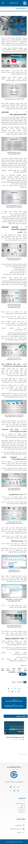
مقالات (13, 682)
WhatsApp (19, 833)
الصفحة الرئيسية (20, 803)
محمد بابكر (6, 670)
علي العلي (20, 672)
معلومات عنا (21, 808)
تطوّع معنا (21, 812)
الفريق (22, 805)
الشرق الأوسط (18, 825)
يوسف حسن (16, 668)
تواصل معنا (21, 810)
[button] (3, 3)
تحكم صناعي (19, 682)
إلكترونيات (20, 739)
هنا (22, 665)
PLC (26, 50)
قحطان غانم (12, 672)
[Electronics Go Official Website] (25, 3)
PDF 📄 (22, 674)
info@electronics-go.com (16, 829)
